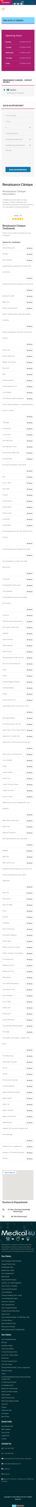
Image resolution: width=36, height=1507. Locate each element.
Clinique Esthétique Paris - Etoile (12, 1295)
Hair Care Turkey (7, 1364)
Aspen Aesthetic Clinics (9, 1323)
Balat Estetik (5, 1276)
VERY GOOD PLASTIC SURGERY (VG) (13, 1329)
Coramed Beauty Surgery (10, 1298)
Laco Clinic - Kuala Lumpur (10, 1355)
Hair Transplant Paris (8, 1304)
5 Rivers (4, 1407)
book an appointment (18, 169)
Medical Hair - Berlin (8, 1270)
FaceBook (6, 1469)
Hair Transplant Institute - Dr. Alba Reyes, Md (15, 1317)
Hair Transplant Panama (9, 1308)
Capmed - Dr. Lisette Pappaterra (11, 1283)
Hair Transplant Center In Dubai (11, 1261)
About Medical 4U (7, 1426)
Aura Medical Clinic (8, 1385)
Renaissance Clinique (8, 1326)
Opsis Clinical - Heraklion (9, 1286)
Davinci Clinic (6, 1314)
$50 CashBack (6, 1429)
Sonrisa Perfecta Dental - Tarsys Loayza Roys (16, 1367)
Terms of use (6, 1432)
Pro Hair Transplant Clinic (9, 1361)
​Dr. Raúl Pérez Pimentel (9, 1382)
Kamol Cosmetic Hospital (9, 1391)
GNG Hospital (6, 1395)
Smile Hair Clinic (7, 1410)
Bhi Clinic (4, 1342)
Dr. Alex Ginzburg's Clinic (9, 1352)
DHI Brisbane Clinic (7, 1267)
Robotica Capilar (7, 1370)
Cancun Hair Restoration (9, 1289)
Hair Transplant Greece (9, 1339)
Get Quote (29, 248)
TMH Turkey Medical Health (10, 1401)
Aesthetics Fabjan (7, 1345)
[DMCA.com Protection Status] (18, 1506)
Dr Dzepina (5, 1413)
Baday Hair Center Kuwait (9, 1388)
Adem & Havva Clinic (8, 1398)
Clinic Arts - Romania (8, 1301)
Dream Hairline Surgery (9, 1279)
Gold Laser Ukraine (8, 1349)
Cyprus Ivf (5, 1404)
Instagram (6, 1474)
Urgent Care (5, 1435)
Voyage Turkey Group (8, 1264)
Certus (4, 1374)
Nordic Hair (5, 1358)
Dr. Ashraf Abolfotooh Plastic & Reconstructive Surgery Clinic (16, 1378)
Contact (4, 1439)
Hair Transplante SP (8, 1273)
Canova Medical (7, 1292)
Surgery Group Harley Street (11, 1311)
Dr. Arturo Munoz (7, 1320)
